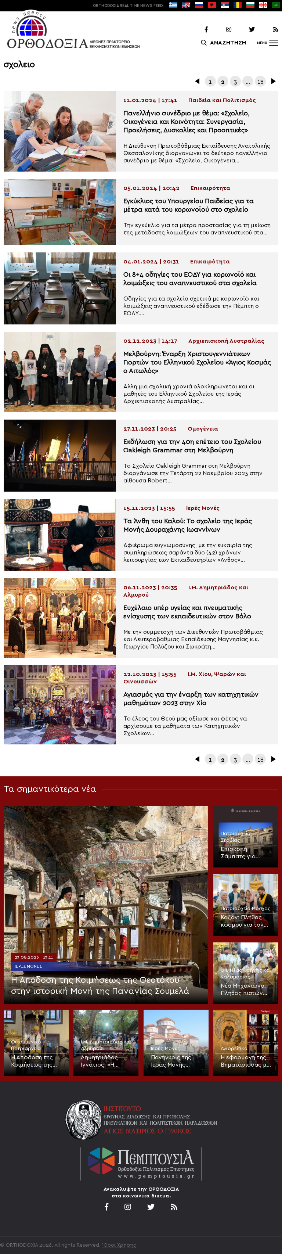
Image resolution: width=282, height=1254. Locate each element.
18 (260, 82)
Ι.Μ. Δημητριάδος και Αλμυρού (106, 1045)
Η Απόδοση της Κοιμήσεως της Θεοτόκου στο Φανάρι (32, 1061)
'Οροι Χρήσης (119, 1245)
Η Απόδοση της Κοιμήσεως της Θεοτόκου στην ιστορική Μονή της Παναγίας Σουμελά (100, 986)
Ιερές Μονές (28, 966)
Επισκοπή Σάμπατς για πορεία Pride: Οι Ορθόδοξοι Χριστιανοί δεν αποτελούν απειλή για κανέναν (246, 853)
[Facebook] (197, 29)
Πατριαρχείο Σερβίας (235, 837)
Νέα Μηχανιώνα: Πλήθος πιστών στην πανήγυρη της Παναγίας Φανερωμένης (243, 990)
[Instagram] (220, 29)
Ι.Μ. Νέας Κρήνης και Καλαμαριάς (246, 974)
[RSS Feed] (267, 29)
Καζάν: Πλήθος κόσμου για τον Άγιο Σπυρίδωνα (243, 921)
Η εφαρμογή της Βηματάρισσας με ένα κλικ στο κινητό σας (245, 1061)
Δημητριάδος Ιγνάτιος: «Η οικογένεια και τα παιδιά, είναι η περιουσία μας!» (105, 1061)
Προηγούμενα (197, 81)
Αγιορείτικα (234, 1048)
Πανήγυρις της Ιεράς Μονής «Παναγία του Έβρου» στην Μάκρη (171, 1061)
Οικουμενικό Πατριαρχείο (26, 1045)
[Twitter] (244, 29)
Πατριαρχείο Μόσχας (246, 908)
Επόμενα (272, 81)
